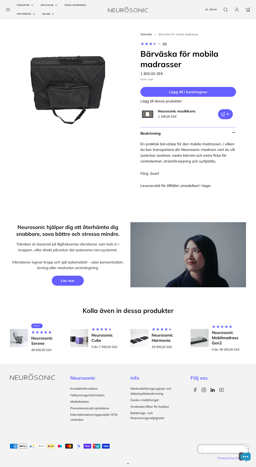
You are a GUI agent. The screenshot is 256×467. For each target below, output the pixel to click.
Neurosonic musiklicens (177, 111)
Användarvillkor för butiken (149, 406)
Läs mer (68, 280)
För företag (24, 14)
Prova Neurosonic (75, 5)
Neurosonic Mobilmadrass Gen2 (225, 337)
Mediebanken (79, 401)
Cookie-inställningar (144, 400)
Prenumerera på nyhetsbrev (89, 408)
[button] (8, 9)
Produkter (23, 5)
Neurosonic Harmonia (162, 338)
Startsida (146, 34)
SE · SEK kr (211, 9)
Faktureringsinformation (87, 395)
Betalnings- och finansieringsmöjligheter (147, 415)
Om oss (46, 14)
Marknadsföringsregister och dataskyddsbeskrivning (150, 391)
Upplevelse (47, 5)
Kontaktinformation (84, 388)
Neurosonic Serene (42, 341)
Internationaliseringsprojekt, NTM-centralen (94, 417)
